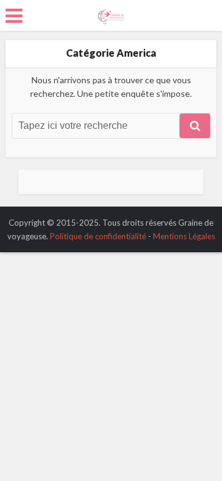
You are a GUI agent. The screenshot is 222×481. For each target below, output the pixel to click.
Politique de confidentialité (98, 236)
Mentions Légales (184, 236)
